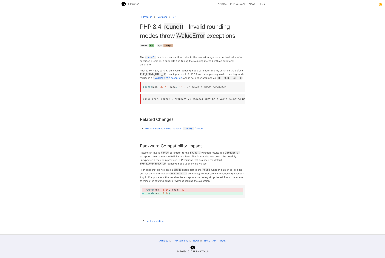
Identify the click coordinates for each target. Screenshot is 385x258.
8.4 (151, 45)
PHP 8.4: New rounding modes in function (174, 128)
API (214, 240)
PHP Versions (237, 3)
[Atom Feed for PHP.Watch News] (201, 240)
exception (167, 77)
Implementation (154, 221)
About (222, 240)
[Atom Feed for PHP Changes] (190, 240)
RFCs (262, 3)
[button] (380, 4)
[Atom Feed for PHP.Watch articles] (170, 240)
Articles (222, 3)
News (252, 3)
